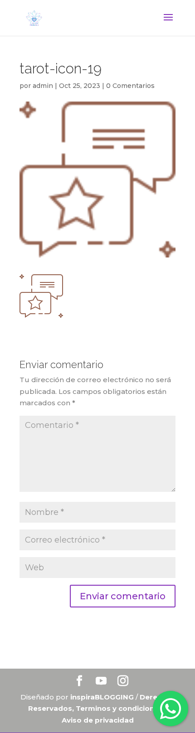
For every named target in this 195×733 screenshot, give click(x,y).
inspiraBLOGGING (102, 697)
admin (43, 86)
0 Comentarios (130, 86)
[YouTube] (101, 681)
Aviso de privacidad (98, 720)
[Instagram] (122, 681)
